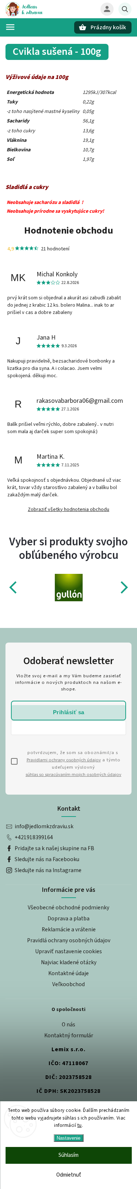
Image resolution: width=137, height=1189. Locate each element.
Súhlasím (68, 1155)
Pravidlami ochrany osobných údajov (64, 760)
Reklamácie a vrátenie (69, 929)
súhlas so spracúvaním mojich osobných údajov (73, 774)
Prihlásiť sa (68, 712)
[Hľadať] (125, 9)
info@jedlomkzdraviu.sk (44, 826)
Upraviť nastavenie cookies (68, 951)
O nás (68, 1025)
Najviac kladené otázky (68, 962)
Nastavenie (68, 1138)
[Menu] (10, 27)
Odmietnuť (68, 1175)
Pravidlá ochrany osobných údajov (68, 940)
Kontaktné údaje (68, 973)
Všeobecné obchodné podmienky (68, 908)
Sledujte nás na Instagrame (48, 870)
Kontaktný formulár (68, 1035)
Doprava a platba (68, 919)
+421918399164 (34, 837)
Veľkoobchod (68, 984)
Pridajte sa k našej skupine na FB (54, 848)
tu (79, 1125)
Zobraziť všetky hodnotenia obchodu (68, 509)
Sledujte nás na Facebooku (47, 859)
